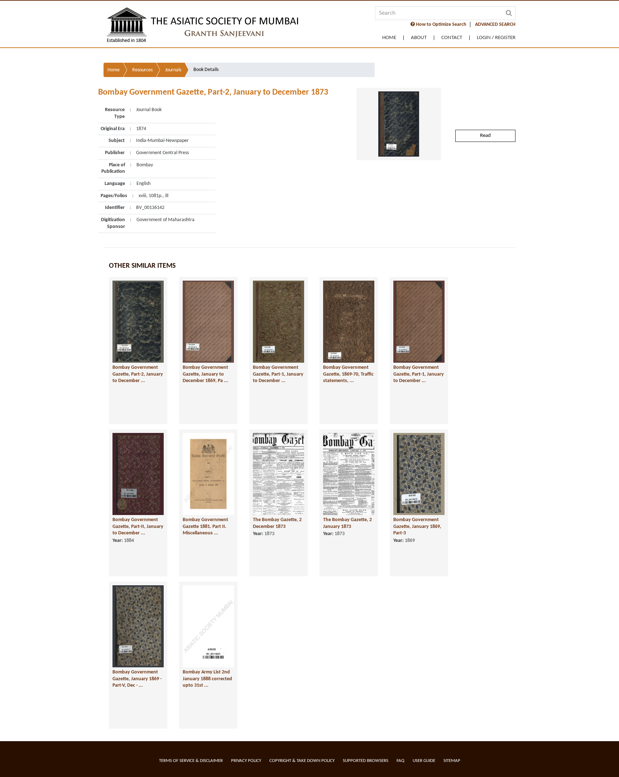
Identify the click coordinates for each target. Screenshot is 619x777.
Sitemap (451, 760)
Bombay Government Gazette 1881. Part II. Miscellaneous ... (205, 526)
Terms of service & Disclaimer (191, 760)
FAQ (400, 760)
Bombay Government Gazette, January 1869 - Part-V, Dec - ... (137, 678)
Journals (173, 70)
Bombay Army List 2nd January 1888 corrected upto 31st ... (207, 678)
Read (485, 135)
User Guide (424, 760)
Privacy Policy (246, 760)
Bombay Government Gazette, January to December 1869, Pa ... (205, 374)
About (419, 37)
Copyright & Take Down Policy (302, 760)
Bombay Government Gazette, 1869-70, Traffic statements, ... (348, 374)
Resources (142, 70)
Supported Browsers (365, 760)
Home (389, 37)
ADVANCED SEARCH (495, 24)
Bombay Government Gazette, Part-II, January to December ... (137, 526)
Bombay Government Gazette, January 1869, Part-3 (417, 526)
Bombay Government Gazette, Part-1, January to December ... (278, 374)
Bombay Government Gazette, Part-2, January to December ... (137, 374)
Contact (451, 37)
